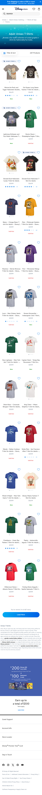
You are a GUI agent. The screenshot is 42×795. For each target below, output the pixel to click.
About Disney (25, 782)
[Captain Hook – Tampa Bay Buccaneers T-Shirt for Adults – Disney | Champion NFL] (31, 345)
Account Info (7, 728)
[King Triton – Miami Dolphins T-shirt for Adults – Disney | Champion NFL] (31, 390)
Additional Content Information (20, 774)
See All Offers (31, 3)
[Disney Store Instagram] (8, 765)
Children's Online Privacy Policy (10, 782)
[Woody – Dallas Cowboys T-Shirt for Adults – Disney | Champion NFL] (11, 434)
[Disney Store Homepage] (21, 9)
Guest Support (7, 719)
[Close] (40, 1)
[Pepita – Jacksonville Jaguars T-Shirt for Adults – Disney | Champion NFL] (31, 526)
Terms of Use (5, 774)
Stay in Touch (7, 755)
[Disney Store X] (13, 765)
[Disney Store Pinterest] (17, 765)
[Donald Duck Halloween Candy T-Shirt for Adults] (11, 164)
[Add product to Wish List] (19, 61)
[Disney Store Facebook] (3, 765)
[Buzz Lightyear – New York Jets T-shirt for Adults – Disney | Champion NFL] (11, 345)
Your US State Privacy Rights (9, 778)
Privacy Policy (34, 774)
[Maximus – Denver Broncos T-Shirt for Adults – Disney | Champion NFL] (11, 254)
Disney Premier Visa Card (12, 746)
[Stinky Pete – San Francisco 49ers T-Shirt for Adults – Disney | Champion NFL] (31, 434)
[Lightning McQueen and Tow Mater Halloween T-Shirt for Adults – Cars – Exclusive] (11, 119)
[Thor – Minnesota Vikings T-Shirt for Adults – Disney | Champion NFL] (31, 254)
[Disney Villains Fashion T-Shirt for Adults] (31, 481)
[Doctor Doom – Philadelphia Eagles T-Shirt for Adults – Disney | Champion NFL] (31, 119)
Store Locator (7, 737)
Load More (21, 615)
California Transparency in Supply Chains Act (14, 789)
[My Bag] (39, 9)
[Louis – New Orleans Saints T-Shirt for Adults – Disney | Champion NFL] (11, 299)
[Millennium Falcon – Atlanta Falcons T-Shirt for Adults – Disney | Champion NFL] (11, 572)
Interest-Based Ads (7, 785)
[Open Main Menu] (3, 9)
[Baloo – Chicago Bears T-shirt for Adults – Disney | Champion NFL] (11, 207)
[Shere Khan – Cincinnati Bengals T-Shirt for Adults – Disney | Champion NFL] (11, 390)
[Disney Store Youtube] (22, 765)
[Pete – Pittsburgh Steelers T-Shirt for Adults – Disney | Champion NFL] (31, 207)
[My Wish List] (34, 9)
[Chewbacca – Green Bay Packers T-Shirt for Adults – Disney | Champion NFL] (11, 526)
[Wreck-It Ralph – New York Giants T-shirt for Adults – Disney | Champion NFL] (11, 481)
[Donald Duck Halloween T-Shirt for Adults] (31, 164)
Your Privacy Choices (25, 778)
